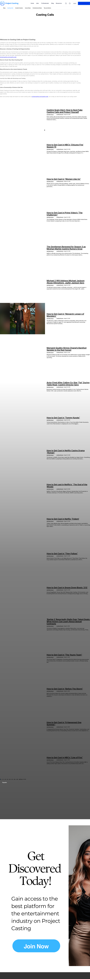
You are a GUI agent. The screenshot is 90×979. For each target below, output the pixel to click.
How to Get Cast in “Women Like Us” (64, 179)
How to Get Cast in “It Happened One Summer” (64, 723)
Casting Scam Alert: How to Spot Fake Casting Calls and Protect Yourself (64, 111)
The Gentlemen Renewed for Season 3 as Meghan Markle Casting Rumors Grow (66, 247)
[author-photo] (55, 114)
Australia (46, 23)
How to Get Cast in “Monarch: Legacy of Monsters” (65, 315)
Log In (74, 3)
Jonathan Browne (59, 114)
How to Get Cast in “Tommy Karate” (63, 417)
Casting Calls (50, 114)
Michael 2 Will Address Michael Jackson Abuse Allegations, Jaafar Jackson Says (65, 281)
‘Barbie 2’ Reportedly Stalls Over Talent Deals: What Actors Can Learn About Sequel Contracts (68, 621)
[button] (69, 3)
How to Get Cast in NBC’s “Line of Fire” (65, 757)
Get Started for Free (84, 3)
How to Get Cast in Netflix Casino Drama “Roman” (66, 451)
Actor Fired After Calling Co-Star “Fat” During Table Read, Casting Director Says (68, 383)
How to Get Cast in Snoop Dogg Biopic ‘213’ (67, 587)
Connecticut (46, 29)
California (46, 24)
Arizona (46, 20)
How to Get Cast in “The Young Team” (64, 655)
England (46, 30)
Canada (46, 25)
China (46, 26)
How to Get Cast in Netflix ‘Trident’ (63, 519)
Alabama (46, 19)
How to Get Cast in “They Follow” (62, 553)
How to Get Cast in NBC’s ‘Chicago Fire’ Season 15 (65, 146)
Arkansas (46, 22)
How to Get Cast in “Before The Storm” (65, 689)
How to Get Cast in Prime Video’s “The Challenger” (64, 213)
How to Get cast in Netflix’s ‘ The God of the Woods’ (67, 485)
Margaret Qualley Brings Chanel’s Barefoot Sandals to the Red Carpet (67, 349)
